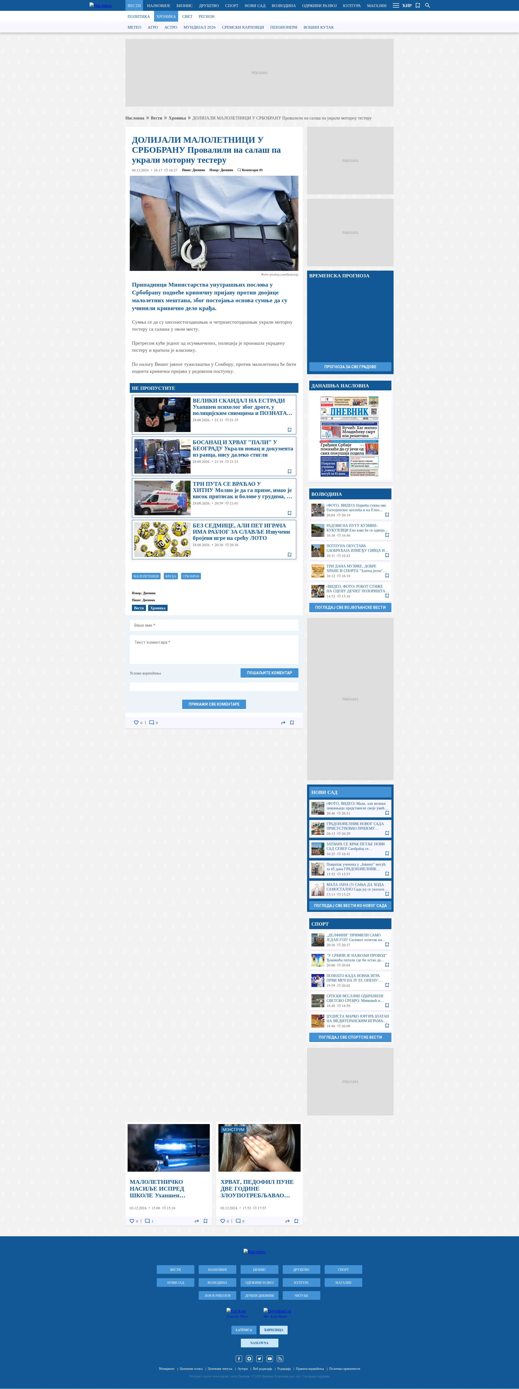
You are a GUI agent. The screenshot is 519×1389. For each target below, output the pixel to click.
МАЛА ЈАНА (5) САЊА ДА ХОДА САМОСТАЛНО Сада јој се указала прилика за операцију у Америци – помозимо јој (350, 889)
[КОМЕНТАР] (151, 722)
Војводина (284, 5)
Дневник (198, 170)
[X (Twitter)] (259, 1358)
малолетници (146, 576)
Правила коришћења (310, 1368)
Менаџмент (166, 1368)
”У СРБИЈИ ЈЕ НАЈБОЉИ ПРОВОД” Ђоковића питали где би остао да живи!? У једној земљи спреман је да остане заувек (350, 960)
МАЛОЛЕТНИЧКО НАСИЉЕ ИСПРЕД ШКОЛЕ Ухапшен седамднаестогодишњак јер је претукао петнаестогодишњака (168, 1173)
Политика (139, 16)
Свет (187, 16)
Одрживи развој (319, 5)
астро (170, 27)
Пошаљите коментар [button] (269, 673)
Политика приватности (344, 1368)
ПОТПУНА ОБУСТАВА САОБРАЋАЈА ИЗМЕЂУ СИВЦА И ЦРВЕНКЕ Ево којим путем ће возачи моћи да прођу (350, 551)
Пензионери (283, 27)
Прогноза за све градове (350, 367)
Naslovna (259, 1343)
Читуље (301, 1295)
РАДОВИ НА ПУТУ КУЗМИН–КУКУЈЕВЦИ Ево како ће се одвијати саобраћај (350, 530)
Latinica (244, 1330)
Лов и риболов (218, 1295)
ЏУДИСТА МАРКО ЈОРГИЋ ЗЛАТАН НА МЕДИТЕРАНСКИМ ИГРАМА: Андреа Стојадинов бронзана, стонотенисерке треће (350, 1021)
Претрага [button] (427, 5)
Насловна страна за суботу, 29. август (350, 436)
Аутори (243, 1368)
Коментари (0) (252, 170)
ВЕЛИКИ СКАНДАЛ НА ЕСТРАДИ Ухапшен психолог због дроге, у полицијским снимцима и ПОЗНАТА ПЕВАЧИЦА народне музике (214, 414)
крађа (170, 576)
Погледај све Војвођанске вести (350, 607)
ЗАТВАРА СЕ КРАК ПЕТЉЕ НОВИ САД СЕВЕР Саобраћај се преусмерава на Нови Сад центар (350, 849)
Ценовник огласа (191, 1368)
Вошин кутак (319, 27)
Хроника (166, 16)
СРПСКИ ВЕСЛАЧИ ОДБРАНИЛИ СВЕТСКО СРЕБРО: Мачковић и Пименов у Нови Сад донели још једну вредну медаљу (350, 1001)
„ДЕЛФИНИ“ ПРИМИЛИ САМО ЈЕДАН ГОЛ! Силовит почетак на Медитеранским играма (350, 940)
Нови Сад (255, 5)
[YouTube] (270, 1358)
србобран (191, 576)
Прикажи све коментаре (214, 704)
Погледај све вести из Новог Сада (350, 905)
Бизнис (185, 5)
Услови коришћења (145, 673)
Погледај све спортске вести (350, 1037)
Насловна (134, 117)
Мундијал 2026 (200, 27)
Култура (352, 5)
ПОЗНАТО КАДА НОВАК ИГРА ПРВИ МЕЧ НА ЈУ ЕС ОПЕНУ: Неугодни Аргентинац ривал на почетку (350, 980)
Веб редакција (262, 1368)
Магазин (377, 5)
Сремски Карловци (243, 27)
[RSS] (280, 1358)
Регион (207, 16)
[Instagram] (249, 1358)
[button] (396, 5)
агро (153, 27)
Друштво (209, 5)
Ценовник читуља (220, 1368)
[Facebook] (239, 1358)
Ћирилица (273, 1330)
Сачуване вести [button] (418, 5)
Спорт (231, 5)
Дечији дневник (259, 1295)
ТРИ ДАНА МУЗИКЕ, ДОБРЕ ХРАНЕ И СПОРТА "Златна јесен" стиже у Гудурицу (350, 571)
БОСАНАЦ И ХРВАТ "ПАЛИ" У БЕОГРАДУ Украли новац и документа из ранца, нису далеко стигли (214, 456)
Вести (134, 5)
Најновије (158, 5)
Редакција (284, 1368)
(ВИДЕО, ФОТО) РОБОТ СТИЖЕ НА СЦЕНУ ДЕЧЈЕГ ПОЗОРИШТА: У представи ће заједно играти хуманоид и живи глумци (350, 591)
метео (134, 27)
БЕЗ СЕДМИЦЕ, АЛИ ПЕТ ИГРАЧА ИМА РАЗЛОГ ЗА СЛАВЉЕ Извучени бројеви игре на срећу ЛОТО (214, 539)
